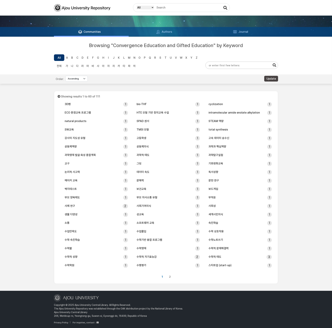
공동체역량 (71, 146)
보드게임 (213, 189)
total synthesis (218, 129)
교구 (67, 163)
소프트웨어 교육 (145, 222)
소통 (67, 222)
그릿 (139, 163)
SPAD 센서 (143, 121)
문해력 (140, 180)
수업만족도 (71, 231)
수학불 (68, 248)
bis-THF (142, 104)
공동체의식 (143, 146)
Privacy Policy (61, 322)
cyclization (216, 104)
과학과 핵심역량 (217, 146)
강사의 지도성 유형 (75, 138)
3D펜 (68, 104)
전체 (59, 66)
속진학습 (213, 222)
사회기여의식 (144, 206)
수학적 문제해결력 (219, 248)
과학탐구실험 (216, 155)
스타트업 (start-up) (220, 265)
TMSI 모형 (143, 129)
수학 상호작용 (216, 231)
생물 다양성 (71, 214)
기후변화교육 (216, 163)
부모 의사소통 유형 (147, 197)
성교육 (140, 214)
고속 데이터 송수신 (219, 138)
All (59, 57)
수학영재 (141, 248)
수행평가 (141, 265)
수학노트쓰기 (216, 239)
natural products (75, 121)
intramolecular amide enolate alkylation (234, 112)
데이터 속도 (143, 172)
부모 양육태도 (72, 197)
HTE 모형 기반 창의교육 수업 (153, 112)
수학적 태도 (215, 256)
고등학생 (141, 138)
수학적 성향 (71, 256)
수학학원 (69, 265)
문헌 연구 (214, 180)
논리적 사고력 (72, 172)
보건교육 (141, 189)
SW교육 (69, 129)
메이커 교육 (71, 180)
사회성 (212, 206)
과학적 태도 (143, 155)
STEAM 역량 (216, 121)
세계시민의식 (216, 214)
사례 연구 (70, 206)
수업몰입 (141, 231)
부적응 (212, 197)
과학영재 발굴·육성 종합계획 (80, 155)
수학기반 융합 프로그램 (149, 239)
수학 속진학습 (72, 239)
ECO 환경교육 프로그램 (78, 112)
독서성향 (213, 172)
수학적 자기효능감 (147, 256)
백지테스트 (71, 189)
